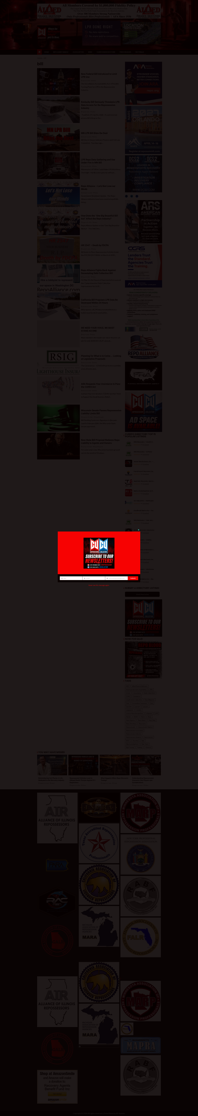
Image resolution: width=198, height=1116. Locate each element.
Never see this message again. (99, 585)
